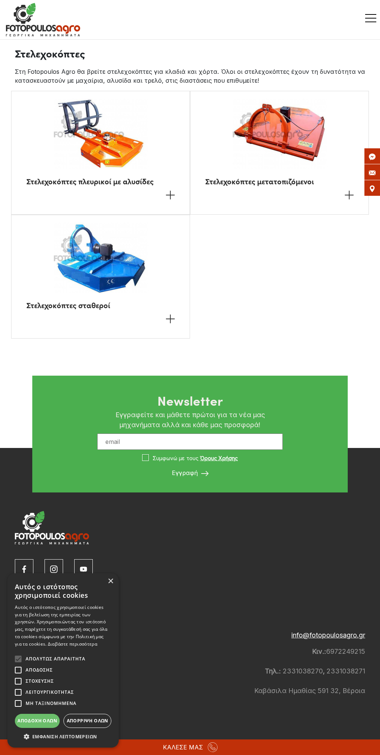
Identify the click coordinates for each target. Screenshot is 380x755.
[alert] (63, 660)
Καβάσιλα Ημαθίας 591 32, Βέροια (309, 691)
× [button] (110, 581)
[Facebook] (24, 568)
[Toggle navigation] (372, 19)
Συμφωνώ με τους (195, 458)
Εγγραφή (186, 473)
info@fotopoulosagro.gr (328, 635)
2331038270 (302, 671)
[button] (63, 736)
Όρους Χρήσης (219, 458)
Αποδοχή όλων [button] (37, 721)
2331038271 (346, 671)
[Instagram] (54, 568)
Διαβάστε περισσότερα (72, 644)
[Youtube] (83, 568)
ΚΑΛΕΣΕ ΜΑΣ (183, 747)
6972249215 (345, 651)
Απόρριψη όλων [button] (87, 721)
